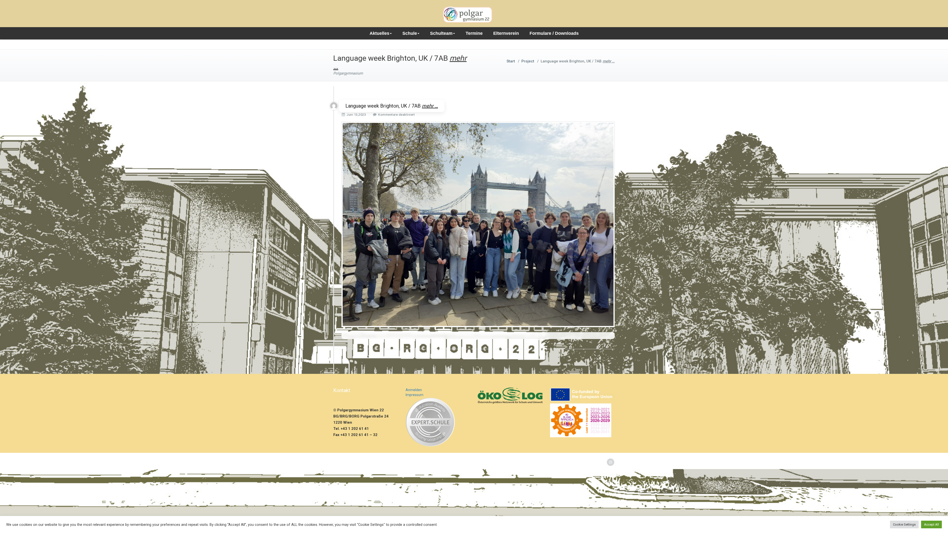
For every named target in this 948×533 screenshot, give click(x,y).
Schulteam (441, 33)
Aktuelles (379, 33)
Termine (474, 33)
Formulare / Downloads (554, 33)
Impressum (414, 395)
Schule (409, 33)
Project (527, 61)
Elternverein (506, 33)
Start (511, 61)
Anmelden (414, 390)
